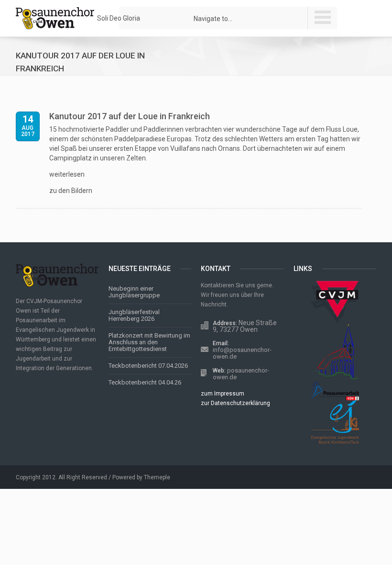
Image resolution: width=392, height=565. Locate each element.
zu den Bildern (70, 190)
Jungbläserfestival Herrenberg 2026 (134, 315)
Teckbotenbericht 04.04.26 (145, 382)
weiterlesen (67, 174)
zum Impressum (222, 393)
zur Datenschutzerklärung (235, 403)
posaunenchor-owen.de (241, 374)
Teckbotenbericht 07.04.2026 (148, 365)
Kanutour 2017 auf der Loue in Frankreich (129, 116)
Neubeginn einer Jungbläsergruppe (134, 292)
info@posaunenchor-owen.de (242, 353)
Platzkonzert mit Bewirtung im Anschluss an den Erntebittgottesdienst (149, 342)
